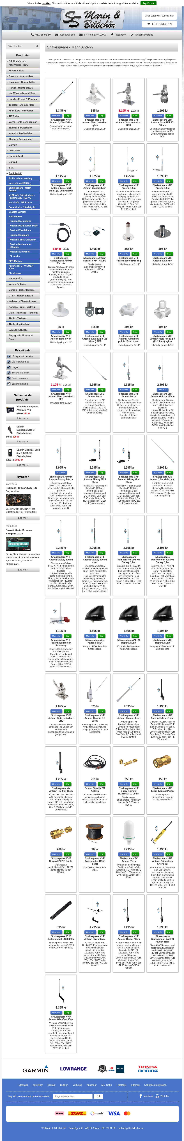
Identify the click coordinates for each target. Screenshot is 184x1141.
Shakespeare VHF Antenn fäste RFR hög (129, 259)
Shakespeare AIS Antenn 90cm (94, 395)
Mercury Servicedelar (20, 139)
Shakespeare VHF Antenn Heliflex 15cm (162, 716)
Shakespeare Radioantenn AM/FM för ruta (61, 261)
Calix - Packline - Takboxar (23, 312)
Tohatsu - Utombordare (21, 105)
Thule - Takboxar (18, 318)
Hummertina (15, 278)
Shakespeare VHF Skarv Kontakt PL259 (162, 789)
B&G (11, 167)
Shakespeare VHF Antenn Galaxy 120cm (61, 558)
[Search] (37, 46)
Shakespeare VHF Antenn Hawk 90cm (94, 937)
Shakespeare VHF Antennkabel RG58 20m (61, 937)
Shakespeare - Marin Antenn (20, 189)
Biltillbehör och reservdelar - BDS (18, 63)
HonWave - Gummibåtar (22, 93)
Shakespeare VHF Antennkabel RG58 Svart (95, 861)
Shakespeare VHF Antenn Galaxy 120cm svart (95, 560)
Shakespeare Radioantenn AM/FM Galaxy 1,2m (129, 560)
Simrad (13, 162)
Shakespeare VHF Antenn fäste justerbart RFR (128, 122)
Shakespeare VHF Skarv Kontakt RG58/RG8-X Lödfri (128, 791)
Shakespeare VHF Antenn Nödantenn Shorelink (162, 861)
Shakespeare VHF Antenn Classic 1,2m (94, 186)
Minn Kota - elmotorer (21, 110)
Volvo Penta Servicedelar (23, 122)
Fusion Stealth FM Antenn (95, 789)
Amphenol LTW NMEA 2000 (21, 267)
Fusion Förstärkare (20, 230)
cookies (46, 3)
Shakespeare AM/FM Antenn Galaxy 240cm (61, 478)
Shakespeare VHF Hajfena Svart (162, 641)
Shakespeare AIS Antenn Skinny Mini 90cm (95, 479)
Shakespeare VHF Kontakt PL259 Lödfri (61, 859)
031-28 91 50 (43, 34)
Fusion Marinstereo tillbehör (20, 245)
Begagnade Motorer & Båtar (21, 337)
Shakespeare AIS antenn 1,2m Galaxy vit (162, 478)
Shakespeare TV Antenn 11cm (129, 859)
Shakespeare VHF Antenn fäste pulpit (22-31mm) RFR (95, 339)
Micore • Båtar (16, 70)
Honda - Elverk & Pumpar (23, 99)
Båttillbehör (15, 173)
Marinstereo (15, 216)
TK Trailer (14, 116)
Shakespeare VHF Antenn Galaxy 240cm (163, 395)
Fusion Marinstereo (20, 221)
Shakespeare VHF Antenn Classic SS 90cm (94, 718)
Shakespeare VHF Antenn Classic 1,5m (128, 716)
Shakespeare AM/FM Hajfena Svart (128, 641)
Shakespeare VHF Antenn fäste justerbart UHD (60, 718)
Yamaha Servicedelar (20, 133)
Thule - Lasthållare (19, 324)
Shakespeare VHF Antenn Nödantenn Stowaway (61, 643)
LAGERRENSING (18, 330)
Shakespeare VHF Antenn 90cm (129, 395)
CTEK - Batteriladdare (21, 295)
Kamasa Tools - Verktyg (22, 307)
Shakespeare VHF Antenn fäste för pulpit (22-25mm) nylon (162, 339)
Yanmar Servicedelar (20, 127)
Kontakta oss (67, 34)
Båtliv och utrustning (20, 178)
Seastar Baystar (17, 212)
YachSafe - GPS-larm (20, 202)
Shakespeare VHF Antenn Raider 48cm (129, 937)
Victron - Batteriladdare (21, 290)
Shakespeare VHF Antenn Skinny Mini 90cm (129, 479)
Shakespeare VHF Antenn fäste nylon (60, 337)
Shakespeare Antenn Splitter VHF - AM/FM (95, 259)
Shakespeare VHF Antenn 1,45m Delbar (61, 121)
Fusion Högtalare (19, 235)
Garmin (13, 145)
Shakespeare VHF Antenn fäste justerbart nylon (94, 122)
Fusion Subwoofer (20, 251)
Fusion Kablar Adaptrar (23, 239)
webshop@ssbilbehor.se (131, 1128)
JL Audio (15, 256)
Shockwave (15, 273)
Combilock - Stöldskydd (22, 207)
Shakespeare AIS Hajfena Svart (94, 641)
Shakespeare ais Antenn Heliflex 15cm (61, 789)
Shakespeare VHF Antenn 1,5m (129, 186)
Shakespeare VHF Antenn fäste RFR (162, 259)
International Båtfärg (20, 183)
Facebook (120, 34)
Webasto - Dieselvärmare (22, 301)
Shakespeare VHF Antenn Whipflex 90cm (61, 1018)
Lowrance (14, 150)
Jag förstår (148, 3)
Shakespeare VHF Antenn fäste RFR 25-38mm (162, 122)
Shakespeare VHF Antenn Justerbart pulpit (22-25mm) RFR (61, 188)
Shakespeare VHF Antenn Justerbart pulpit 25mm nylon (128, 339)
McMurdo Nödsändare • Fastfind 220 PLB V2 (22, 196)
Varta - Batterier (17, 284)
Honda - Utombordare (21, 87)
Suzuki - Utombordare (21, 76)
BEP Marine (15, 261)
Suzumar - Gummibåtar (22, 82)
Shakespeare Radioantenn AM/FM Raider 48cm (162, 939)
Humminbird (16, 156)
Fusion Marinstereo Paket (24, 225)
